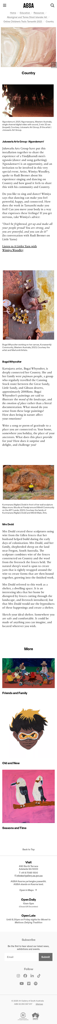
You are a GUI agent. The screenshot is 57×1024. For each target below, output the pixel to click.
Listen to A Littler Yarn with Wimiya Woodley (19, 248)
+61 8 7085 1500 (29, 872)
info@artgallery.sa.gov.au (29, 875)
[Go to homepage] (28, 5)
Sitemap (39, 1004)
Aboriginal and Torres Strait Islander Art (27, 17)
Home (13, 12)
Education (25, 12)
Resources (39, 12)
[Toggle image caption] (54, 65)
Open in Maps (26, 890)
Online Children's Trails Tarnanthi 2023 (23, 21)
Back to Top (28, 849)
